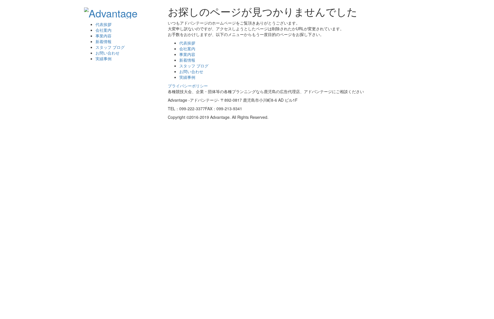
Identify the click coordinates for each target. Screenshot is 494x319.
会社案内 (103, 30)
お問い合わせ (107, 53)
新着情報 (103, 41)
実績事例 (103, 58)
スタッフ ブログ (110, 47)
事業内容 (103, 36)
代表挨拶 (103, 24)
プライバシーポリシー (188, 86)
